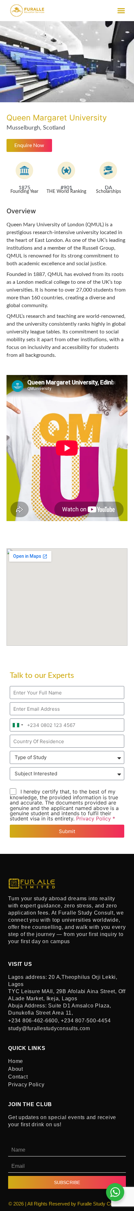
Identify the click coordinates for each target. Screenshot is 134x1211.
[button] (121, 11)
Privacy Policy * (95, 818)
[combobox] (17, 725)
